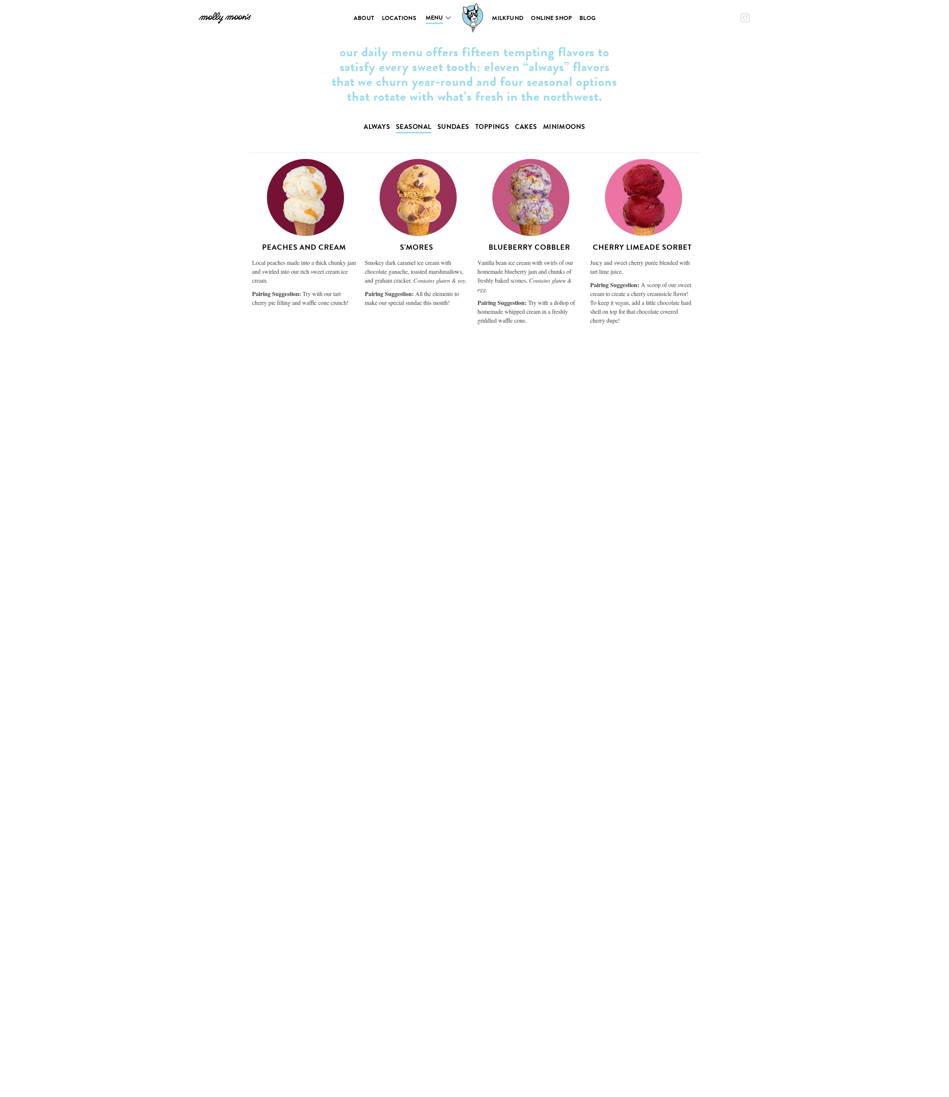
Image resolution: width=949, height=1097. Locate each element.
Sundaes (453, 127)
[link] (225, 18)
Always (377, 127)
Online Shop (551, 18)
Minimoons (564, 127)
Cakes (526, 127)
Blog (587, 18)
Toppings (492, 127)
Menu (434, 17)
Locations (399, 18)
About (364, 18)
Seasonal (413, 127)
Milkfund (507, 18)
